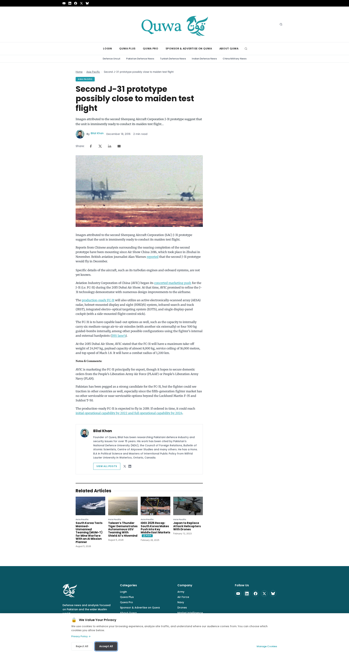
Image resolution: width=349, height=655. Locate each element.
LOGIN (107, 48)
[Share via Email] (119, 146)
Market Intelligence (190, 613)
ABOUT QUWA (229, 48)
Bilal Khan (97, 133)
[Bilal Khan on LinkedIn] (129, 466)
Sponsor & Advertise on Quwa (140, 607)
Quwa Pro (126, 602)
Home (79, 71)
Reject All (82, 646)
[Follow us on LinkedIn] (69, 3)
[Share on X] (100, 146)
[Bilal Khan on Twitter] (124, 466)
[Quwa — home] (174, 24)
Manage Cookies (267, 646)
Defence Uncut (111, 58)
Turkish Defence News (173, 58)
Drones (182, 607)
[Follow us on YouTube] (64, 3)
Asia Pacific (93, 71)
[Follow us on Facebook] (75, 3)
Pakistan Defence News (140, 58)
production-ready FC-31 (98, 300)
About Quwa (128, 613)
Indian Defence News (204, 58)
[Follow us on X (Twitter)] (81, 3)
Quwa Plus (127, 597)
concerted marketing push (172, 283)
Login (123, 592)
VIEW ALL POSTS (106, 466)
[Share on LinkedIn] (109, 146)
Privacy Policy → (81, 636)
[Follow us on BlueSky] (87, 3)
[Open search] (281, 24)
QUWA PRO (150, 48)
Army (180, 592)
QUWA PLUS (127, 48)
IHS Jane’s (119, 335)
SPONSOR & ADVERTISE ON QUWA (189, 48)
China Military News (234, 58)
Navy (180, 602)
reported (153, 257)
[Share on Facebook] (90, 146)
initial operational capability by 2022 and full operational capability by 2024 (129, 413)
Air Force (183, 597)
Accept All (106, 646)
